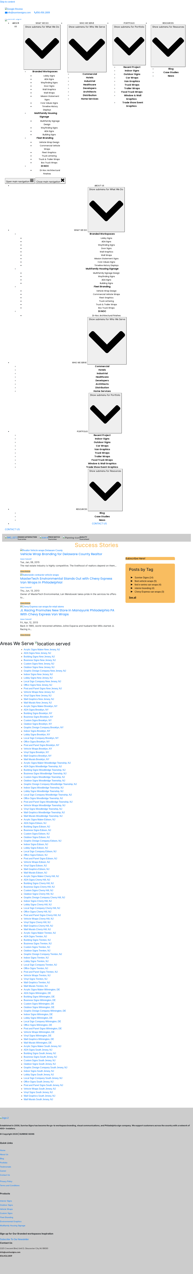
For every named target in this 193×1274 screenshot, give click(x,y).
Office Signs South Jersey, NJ (38, 1081)
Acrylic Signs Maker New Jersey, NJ (42, 649)
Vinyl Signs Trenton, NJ (35, 979)
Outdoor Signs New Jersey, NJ (39, 667)
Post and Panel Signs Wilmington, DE (43, 1028)
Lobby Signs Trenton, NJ (36, 961)
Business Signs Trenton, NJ (38, 943)
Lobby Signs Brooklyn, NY (37, 734)
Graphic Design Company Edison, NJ (42, 841)
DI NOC (45, 166)
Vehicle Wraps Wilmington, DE (39, 1032)
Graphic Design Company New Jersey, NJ (45, 671)
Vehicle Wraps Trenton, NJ (37, 975)
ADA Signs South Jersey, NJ (38, 1050)
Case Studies (171, 72)
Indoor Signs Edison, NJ (36, 844)
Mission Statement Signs (50, 98)
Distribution (89, 95)
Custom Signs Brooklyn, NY (38, 720)
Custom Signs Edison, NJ (36, 834)
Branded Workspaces (45, 71)
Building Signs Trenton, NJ (37, 940)
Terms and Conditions (9, 1185)
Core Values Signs (49, 103)
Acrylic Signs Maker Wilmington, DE (42, 989)
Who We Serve (87, 23)
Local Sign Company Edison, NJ (40, 851)
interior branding (144, 588)
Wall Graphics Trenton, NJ (37, 982)
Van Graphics (132, 81)
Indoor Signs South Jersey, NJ (39, 1071)
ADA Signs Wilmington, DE (37, 993)
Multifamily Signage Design (50, 123)
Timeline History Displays (50, 108)
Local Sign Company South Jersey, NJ (43, 1078)
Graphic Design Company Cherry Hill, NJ (44, 897)
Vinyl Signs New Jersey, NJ (37, 695)
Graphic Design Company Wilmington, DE (45, 1011)
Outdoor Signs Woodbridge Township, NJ (44, 780)
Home (2, 1150)
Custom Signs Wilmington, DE (39, 1004)
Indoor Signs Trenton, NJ (36, 957)
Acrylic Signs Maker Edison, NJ (39, 819)
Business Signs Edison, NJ (37, 830)
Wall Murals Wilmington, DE (38, 1043)
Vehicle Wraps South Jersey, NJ (40, 1089)
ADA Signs (49, 79)
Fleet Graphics (49, 152)
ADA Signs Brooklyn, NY (36, 710)
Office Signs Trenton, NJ (36, 968)
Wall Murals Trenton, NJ (36, 986)
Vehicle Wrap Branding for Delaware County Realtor (61, 554)
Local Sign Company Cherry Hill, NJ (42, 908)
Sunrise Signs (144, 577)
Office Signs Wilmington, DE (38, 1025)
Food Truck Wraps (132, 92)
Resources (168, 23)
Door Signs (49, 86)
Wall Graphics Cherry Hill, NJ (38, 926)
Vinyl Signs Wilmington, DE (37, 1035)
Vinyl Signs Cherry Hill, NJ (37, 922)
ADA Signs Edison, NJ (35, 823)
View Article (25, 571)
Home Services (89, 98)
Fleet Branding (45, 138)
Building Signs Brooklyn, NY (38, 713)
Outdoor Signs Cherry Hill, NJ (38, 894)
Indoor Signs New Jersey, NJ (38, 674)
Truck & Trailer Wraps (49, 159)
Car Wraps (132, 77)
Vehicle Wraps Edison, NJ (37, 862)
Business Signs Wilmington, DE (40, 1000)
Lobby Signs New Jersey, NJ (38, 678)
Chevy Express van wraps (149, 592)
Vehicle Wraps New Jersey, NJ (39, 692)
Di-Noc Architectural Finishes (50, 172)
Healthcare (89, 84)
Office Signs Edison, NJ (35, 855)
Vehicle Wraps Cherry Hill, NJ (39, 919)
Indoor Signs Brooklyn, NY (37, 731)
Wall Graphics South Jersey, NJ (39, 1096)
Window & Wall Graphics (132, 97)
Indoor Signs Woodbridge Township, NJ (43, 787)
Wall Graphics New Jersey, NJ (39, 699)
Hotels (89, 77)
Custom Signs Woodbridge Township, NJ (44, 777)
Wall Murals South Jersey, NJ (38, 1099)
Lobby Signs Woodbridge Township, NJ (43, 791)
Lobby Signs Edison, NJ (36, 848)
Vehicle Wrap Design (49, 142)
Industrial (89, 81)
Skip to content (7, 2)
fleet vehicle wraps (146, 581)
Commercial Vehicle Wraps (50, 147)
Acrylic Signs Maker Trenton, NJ (40, 933)
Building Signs (49, 134)
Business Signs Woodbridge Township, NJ (45, 773)
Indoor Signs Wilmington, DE (38, 1014)
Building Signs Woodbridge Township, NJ (44, 770)
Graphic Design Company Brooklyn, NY (44, 727)
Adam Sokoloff (25, 559)
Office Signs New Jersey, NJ (38, 685)
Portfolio (129, 23)
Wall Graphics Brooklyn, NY (38, 756)
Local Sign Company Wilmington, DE (42, 1021)
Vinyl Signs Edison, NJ (35, 865)
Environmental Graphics (10, 1221)
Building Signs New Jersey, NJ (39, 656)
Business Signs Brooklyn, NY (38, 717)
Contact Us (5, 1175)
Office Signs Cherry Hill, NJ (37, 911)
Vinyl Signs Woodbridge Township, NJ (43, 809)
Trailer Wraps (132, 88)
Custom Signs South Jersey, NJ (39, 1060)
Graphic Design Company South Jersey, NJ (45, 1067)
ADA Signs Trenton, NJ (35, 936)
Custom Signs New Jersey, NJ (39, 664)
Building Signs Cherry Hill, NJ (39, 883)
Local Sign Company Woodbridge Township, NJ (48, 795)
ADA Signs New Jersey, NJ (37, 653)
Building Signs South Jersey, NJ (40, 1053)
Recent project (131, 67)
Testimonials (5, 1167)
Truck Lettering (49, 155)
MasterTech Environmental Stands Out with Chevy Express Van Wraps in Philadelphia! (66, 580)
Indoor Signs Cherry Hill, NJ (38, 901)
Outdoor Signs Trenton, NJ (37, 950)
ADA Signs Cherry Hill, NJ (37, 880)
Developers (89, 88)
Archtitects (89, 91)
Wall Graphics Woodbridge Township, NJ (44, 812)
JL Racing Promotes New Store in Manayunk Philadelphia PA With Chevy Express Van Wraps (67, 612)
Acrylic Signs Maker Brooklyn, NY (41, 706)
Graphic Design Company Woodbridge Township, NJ (50, 784)
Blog (171, 68)
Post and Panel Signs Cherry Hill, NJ (42, 915)
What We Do (42, 23)
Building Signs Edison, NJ (37, 826)
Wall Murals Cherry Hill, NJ (37, 929)
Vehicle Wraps (6, 1209)
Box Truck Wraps (49, 162)
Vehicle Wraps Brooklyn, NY (38, 749)
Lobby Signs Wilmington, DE (38, 1018)
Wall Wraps (49, 92)
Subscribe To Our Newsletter (14, 1239)
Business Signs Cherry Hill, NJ (39, 887)
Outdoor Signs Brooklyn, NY (38, 724)
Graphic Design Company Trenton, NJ (43, 954)
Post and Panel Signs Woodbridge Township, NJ (48, 802)
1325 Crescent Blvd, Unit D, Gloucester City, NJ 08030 (24, 1248)
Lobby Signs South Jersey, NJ (39, 1074)
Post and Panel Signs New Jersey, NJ (43, 688)
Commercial (90, 74)
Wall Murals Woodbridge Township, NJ (43, 816)
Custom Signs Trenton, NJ (37, 947)
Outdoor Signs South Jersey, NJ (40, 1064)
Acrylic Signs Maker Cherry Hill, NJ (41, 876)
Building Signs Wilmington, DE (39, 996)
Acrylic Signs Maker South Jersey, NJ (42, 1046)
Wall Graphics (49, 89)
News (171, 75)
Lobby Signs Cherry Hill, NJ (38, 904)
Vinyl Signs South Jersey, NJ (38, 1092)
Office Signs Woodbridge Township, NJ (43, 798)
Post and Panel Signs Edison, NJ (40, 858)
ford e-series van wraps (148, 584)
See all (132, 597)
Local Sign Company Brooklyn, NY (41, 738)
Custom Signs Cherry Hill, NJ (38, 890)
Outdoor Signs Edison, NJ (37, 837)
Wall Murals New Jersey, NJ (38, 702)
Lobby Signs (49, 75)
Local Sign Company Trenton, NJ (40, 965)
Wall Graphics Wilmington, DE (39, 1039)
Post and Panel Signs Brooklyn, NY (41, 745)
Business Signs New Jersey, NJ (40, 660)
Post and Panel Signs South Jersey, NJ (43, 1085)
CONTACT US (99, 523)
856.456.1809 (43, 12)
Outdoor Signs (132, 74)
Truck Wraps (132, 84)
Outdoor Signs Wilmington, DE (39, 1007)
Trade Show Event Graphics (132, 104)
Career (3, 1171)
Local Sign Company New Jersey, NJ (42, 681)
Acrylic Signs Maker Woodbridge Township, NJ (47, 763)
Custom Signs (6, 1213)
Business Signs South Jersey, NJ (40, 1057)
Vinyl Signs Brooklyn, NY (36, 752)
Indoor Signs (132, 70)
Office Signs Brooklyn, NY (37, 741)
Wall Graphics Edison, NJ (36, 869)
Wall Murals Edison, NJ (35, 872)
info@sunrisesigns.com (19, 12)
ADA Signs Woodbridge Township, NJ (43, 766)
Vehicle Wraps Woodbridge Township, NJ (44, 805)
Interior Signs (6, 1201)
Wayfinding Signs (49, 82)
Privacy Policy (6, 1181)
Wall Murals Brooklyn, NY (36, 759)
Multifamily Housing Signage (45, 115)
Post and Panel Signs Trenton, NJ (41, 972)
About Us (15, 25)
